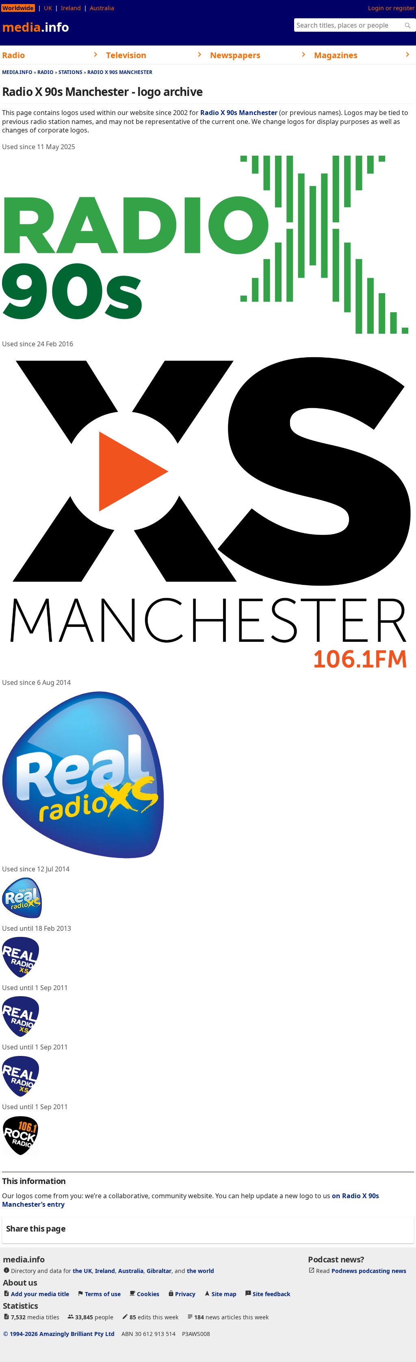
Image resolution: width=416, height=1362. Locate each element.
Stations (70, 72)
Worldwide (18, 8)
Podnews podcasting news (369, 1271)
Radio (45, 72)
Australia (102, 8)
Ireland (71, 8)
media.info (17, 72)
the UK (82, 1271)
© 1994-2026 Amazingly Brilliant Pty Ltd (59, 1334)
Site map (224, 1294)
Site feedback (271, 1294)
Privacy (185, 1294)
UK (48, 8)
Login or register (391, 8)
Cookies (148, 1294)
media (35, 26)
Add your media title (40, 1294)
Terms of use (103, 1294)
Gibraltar (159, 1271)
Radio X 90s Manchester (119, 72)
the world (200, 1271)
